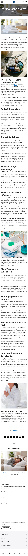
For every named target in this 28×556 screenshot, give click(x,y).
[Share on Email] (20, 437)
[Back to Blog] (14, 442)
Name (3, 491)
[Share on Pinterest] (11, 437)
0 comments (15, 430)
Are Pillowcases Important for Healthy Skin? (14, 472)
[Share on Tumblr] (14, 437)
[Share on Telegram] (17, 437)
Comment (4, 504)
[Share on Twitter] (8, 437)
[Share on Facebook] (5, 437)
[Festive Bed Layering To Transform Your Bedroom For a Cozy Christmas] (20, 442)
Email (2, 497)
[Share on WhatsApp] (23, 437)
